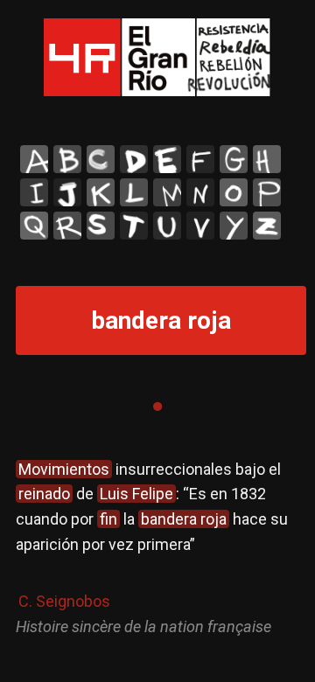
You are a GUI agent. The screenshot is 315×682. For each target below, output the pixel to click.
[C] (101, 159)
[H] (267, 159)
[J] (67, 192)
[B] (67, 159)
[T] (134, 226)
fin (108, 519)
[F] (200, 159)
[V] (200, 226)
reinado (44, 493)
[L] (134, 192)
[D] (134, 159)
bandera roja (184, 519)
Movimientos (63, 469)
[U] (167, 226)
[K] (101, 192)
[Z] (267, 226)
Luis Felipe (136, 493)
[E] (167, 159)
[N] (200, 192)
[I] (34, 192)
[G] (234, 159)
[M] (167, 192)
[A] (34, 159)
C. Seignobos (64, 601)
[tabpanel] (157, 548)
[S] (101, 226)
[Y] (234, 226)
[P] (267, 192)
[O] (234, 192)
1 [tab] (157, 406)
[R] (67, 226)
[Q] (34, 226)
